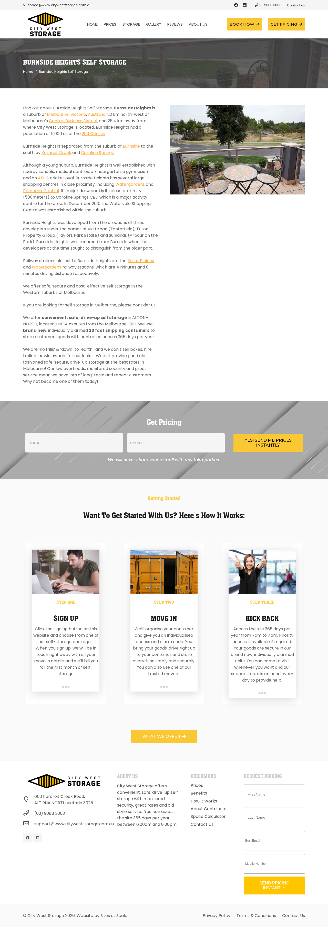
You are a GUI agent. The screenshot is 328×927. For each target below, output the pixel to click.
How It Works (204, 801)
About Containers (208, 809)
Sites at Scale (113, 916)
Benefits (199, 793)
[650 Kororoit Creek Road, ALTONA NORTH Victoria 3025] (28, 799)
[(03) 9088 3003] (28, 813)
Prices (197, 785)
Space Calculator (208, 816)
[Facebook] (236, 5)
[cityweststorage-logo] (45, 24)
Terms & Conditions (256, 916)
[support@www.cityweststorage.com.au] (28, 823)
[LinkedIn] (245, 5)
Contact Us (202, 824)
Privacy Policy (216, 916)
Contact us (296, 5)
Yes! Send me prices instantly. (268, 443)
